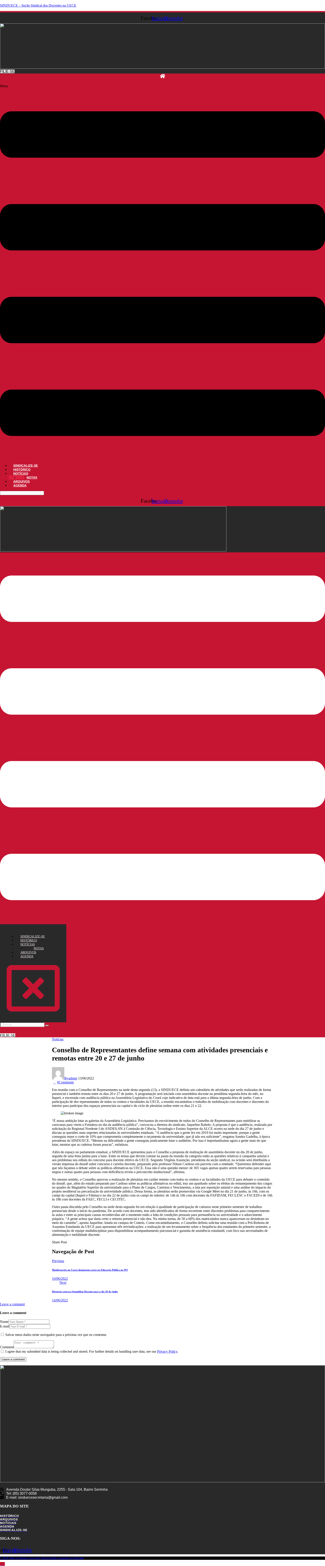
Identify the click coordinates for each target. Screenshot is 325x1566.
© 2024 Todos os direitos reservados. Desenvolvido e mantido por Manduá (42, 1558)
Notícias (57, 1039)
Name (4, 1322)
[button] (162, 272)
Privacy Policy (167, 1351)
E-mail (4, 1326)
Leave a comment (12, 1304)
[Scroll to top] (2, 1564)
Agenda (20, 485)
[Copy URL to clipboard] (84, 1242)
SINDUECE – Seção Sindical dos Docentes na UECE (38, 5)
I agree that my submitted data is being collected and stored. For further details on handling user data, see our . (91, 1351)
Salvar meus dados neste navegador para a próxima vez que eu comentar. (56, 1335)
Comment (7, 1347)
